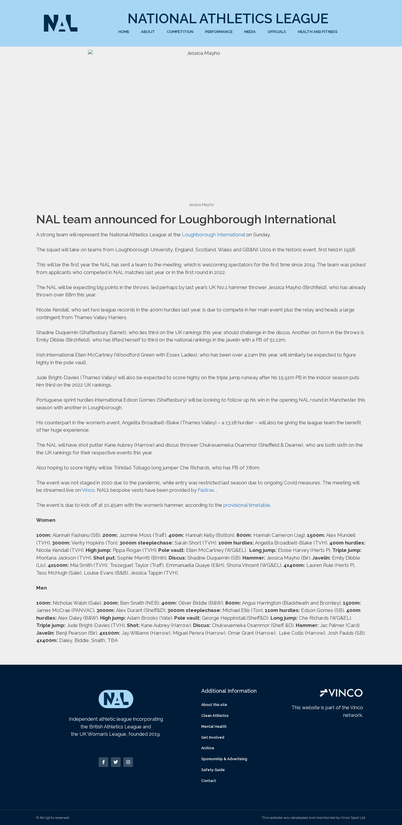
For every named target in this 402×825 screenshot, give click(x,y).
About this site (214, 705)
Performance (218, 31)
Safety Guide (213, 770)
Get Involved (212, 737)
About (148, 31)
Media (250, 31)
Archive (207, 748)
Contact (208, 781)
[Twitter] (116, 762)
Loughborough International (213, 234)
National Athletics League (227, 19)
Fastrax (206, 490)
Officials (277, 31)
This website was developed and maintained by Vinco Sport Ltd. (314, 818)
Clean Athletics (215, 716)
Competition (180, 31)
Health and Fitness (318, 31)
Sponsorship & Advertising (224, 759)
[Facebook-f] (103, 762)
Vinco (88, 490)
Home (123, 31)
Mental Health (214, 727)
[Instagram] (128, 762)
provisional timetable (246, 505)
